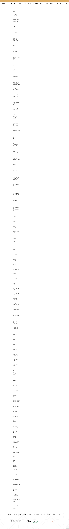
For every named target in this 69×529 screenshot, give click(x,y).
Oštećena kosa (15, 426)
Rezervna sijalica (15, 338)
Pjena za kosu (15, 143)
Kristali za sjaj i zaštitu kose (16, 84)
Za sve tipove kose (15, 25)
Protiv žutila (14, 421)
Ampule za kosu (15, 248)
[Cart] (67, 4)
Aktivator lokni (15, 15)
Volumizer (14, 222)
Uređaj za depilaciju (15, 355)
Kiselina (14, 71)
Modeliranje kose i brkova (16, 453)
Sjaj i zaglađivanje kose (16, 89)
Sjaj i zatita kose (15, 85)
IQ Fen (14, 241)
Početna (10, 3)
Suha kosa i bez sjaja (16, 129)
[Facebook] (47, 522)
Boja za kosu (15, 253)
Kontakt (56, 3)
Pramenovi (14, 274)
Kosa (20, 3)
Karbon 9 (14, 70)
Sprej (13, 446)
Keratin (14, 391)
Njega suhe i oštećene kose (16, 186)
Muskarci (24, 3)
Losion (14, 97)
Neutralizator (15, 137)
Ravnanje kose (15, 438)
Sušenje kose (15, 259)
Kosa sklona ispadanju (16, 502)
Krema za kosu (15, 77)
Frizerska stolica (15, 300)
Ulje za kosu (14, 216)
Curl (13, 33)
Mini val (14, 138)
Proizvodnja (35, 3)
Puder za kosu (15, 158)
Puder (14, 265)
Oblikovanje (14, 50)
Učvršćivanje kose (15, 96)
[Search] (61, 4)
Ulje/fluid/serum (15, 220)
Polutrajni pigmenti (15, 495)
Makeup (14, 370)
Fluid (13, 46)
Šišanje (14, 340)
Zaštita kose (14, 22)
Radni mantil (14, 335)
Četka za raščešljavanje (16, 288)
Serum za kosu (15, 200)
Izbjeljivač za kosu (15, 66)
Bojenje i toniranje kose (16, 108)
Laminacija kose (15, 431)
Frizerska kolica (15, 298)
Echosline (14, 11)
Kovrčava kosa (15, 116)
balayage (14, 273)
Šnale (14, 345)
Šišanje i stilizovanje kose (16, 308)
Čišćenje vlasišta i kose (16, 177)
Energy (14, 45)
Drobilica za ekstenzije (16, 293)
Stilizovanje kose (15, 461)
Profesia (14, 377)
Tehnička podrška (15, 277)
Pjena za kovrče (15, 151)
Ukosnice (14, 350)
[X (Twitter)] (51, 522)
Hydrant (14, 65)
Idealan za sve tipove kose (16, 180)
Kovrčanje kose (15, 395)
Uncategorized (15, 508)
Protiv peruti (14, 436)
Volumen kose (15, 195)
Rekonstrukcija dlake (16, 126)
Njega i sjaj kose (15, 88)
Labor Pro (14, 270)
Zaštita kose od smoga (16, 231)
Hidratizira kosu (15, 64)
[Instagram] (17, 0)
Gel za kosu (14, 386)
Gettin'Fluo (14, 303)
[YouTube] (53, 522)
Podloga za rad (15, 333)
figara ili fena (15, 227)
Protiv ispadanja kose (16, 405)
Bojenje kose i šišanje (16, 328)
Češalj (14, 283)
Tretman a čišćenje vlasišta (16, 478)
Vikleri (14, 360)
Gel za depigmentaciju (16, 479)
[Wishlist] (65, 4)
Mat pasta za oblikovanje (16, 130)
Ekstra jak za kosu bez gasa (17, 400)
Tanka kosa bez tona (16, 199)
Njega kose (14, 27)
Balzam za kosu (15, 26)
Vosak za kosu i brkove (16, 452)
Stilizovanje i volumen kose (16, 159)
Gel (13, 59)
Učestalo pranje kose (16, 415)
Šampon (14, 163)
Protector (14, 422)
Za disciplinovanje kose (16, 427)
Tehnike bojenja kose (16, 44)
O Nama (51, 3)
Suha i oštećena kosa (16, 217)
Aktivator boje (15, 245)
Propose (14, 456)
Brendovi (29, 3)
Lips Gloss (14, 374)
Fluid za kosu (15, 51)
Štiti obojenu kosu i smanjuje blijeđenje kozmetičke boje (15, 191)
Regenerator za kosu (16, 160)
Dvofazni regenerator (16, 40)
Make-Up (15, 3)
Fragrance (14, 238)
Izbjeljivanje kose (15, 69)
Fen (13, 242)
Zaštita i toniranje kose (16, 109)
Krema (14, 396)
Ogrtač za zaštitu (15, 327)
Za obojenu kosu (15, 416)
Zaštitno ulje (14, 232)
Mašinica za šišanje (15, 376)
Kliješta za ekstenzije (16, 315)
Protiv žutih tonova (15, 41)
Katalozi (46, 3)
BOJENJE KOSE (15, 470)
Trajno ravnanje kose (16, 406)
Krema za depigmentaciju (16, 484)
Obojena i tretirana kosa (16, 125)
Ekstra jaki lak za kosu (16, 401)
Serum (14, 443)
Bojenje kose (15, 14)
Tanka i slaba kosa (15, 21)
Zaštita (14, 365)
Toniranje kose (15, 489)
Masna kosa (14, 164)
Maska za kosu (15, 110)
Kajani (13, 244)
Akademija (41, 3)
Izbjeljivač (14, 260)
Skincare (14, 506)
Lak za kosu (14, 90)
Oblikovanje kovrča (15, 76)
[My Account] (63, 4)
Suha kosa (14, 410)
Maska (14, 104)
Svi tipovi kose (15, 170)
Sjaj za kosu (14, 465)
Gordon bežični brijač (16, 309)
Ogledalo (14, 324)
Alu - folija (14, 272)
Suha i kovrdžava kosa (16, 193)
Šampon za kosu (15, 171)
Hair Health (14, 373)
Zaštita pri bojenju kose (16, 505)
